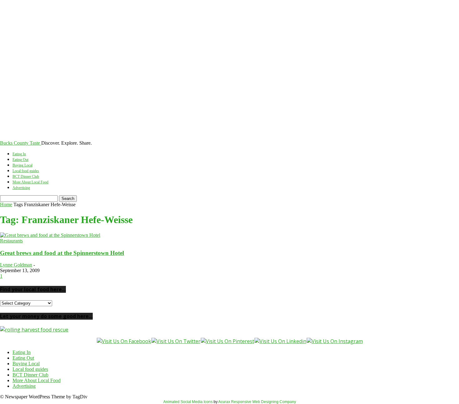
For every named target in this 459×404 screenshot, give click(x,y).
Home (6, 204)
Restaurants (11, 240)
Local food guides (25, 171)
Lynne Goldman (16, 264)
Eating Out (20, 160)
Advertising (21, 188)
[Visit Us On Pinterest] (227, 341)
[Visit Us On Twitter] (175, 341)
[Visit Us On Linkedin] (280, 341)
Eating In (19, 154)
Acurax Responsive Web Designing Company (257, 402)
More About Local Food (30, 182)
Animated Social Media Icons (188, 402)
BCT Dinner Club (25, 176)
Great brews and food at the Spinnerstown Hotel (62, 253)
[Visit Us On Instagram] (334, 341)
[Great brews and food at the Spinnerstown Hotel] (50, 235)
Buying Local (22, 165)
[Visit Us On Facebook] (123, 341)
